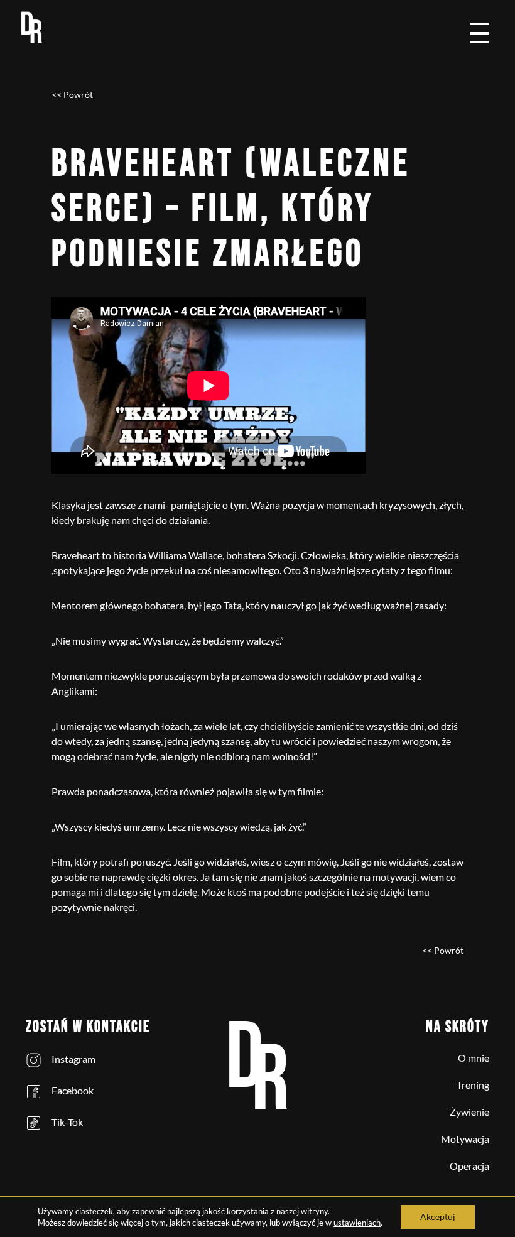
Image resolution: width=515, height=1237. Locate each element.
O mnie (473, 1058)
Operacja (469, 1166)
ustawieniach (357, 1223)
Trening (473, 1085)
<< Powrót (72, 94)
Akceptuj (437, 1216)
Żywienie (469, 1112)
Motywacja (465, 1139)
